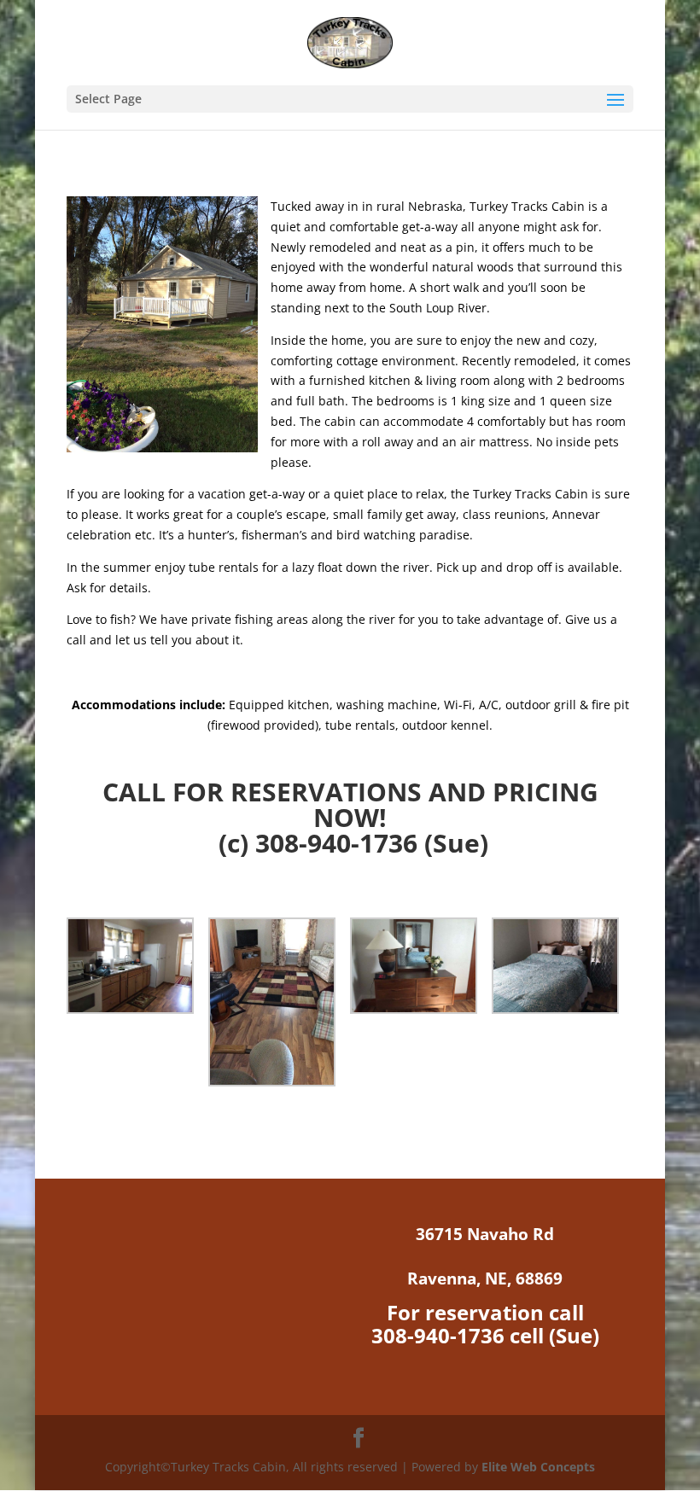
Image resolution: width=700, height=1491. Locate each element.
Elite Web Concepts (538, 1467)
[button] (137, 968)
